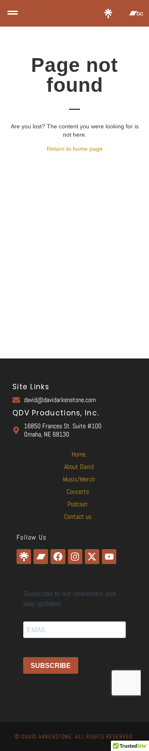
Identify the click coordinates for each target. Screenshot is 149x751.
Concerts (78, 491)
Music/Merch (79, 479)
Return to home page (75, 148)
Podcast (77, 504)
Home (79, 454)
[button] (12, 13)
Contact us (77, 516)
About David (79, 466)
